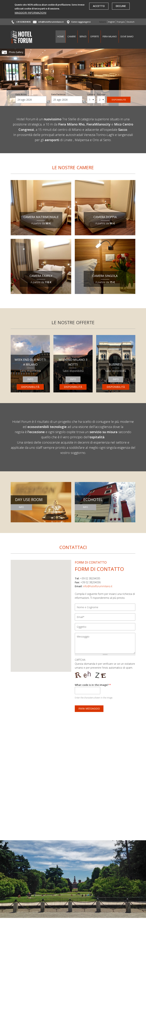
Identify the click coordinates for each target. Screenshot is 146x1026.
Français (121, 21)
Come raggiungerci (81, 21)
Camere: (91, 94)
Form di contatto (99, 569)
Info (30, 379)
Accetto (99, 6)
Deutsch (130, 21)
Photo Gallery (16, 52)
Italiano (102, 21)
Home (60, 36)
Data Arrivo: (21, 94)
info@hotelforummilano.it (51, 21)
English (111, 21)
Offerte (94, 36)
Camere (71, 36)
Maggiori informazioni (30, 12)
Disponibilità (30, 387)
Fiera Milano (110, 36)
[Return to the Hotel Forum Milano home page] (21, 41)
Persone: (101, 94)
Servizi (83, 36)
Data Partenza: (58, 94)
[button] (40, 614)
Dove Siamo (127, 36)
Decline (121, 6)
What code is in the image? (93, 685)
